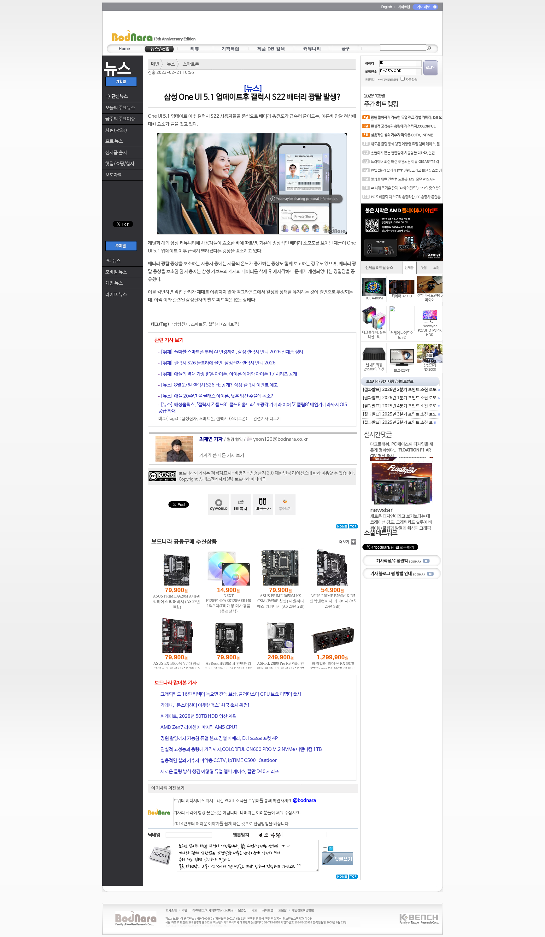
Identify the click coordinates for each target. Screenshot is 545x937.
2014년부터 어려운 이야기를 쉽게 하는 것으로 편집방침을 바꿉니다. (231, 824)
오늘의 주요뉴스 (120, 107)
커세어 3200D (402, 296)
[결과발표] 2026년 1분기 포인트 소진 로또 (400, 398)
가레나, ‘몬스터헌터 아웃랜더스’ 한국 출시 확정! (205, 705)
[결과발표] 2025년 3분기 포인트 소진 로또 (400, 414)
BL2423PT (402, 371)
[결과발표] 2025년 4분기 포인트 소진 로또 (400, 406)
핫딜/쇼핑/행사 (119, 163)
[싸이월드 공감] (218, 504)
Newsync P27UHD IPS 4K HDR (430, 330)
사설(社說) (116, 130)
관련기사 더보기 (267, 418)
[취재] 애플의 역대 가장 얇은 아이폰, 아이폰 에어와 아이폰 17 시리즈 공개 (228, 374)
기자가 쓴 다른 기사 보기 (221, 455)
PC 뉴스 (112, 260)
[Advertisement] (309, 29)
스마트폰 (191, 64)
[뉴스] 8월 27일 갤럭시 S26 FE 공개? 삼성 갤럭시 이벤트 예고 (219, 385)
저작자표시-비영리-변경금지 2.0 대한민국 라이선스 (259, 473)
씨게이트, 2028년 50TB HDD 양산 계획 (198, 716)
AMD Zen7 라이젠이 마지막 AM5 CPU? (199, 727)
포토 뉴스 (114, 141)
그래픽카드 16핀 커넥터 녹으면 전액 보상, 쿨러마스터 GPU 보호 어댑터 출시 (230, 694)
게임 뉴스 (114, 283)
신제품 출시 (116, 152)
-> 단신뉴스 (116, 96)
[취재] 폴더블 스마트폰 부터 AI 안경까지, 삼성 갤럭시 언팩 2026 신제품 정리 (231, 352)
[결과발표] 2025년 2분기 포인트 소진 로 (399, 422)
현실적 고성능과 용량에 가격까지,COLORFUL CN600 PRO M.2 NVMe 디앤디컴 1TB (241, 749)
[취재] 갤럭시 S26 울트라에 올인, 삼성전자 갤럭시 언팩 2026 (218, 363)
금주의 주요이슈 (120, 118)
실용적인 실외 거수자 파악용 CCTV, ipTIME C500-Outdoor (218, 760)
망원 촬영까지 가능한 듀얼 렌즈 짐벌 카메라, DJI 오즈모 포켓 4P (219, 738)
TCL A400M (374, 298)
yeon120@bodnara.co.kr (280, 439)
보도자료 (113, 175)
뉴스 (171, 64)
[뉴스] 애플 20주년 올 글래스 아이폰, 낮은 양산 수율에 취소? (217, 396)
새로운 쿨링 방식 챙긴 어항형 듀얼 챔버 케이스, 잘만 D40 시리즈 (219, 771)
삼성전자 (181, 324)
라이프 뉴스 (116, 294)
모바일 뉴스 (116, 272)
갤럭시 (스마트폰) (224, 324)
